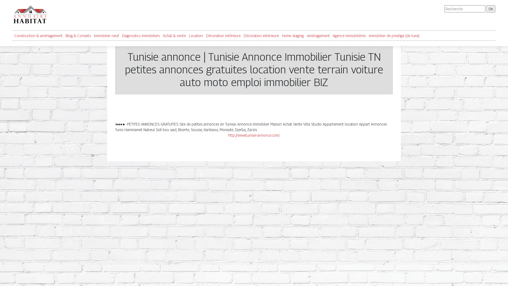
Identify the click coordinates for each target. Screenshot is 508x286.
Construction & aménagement (38, 35)
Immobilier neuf (106, 35)
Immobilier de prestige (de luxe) (394, 35)
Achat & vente (174, 35)
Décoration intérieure (223, 35)
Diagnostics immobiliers (141, 35)
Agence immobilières (349, 35)
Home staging (293, 35)
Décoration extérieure (261, 35)
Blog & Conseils (78, 35)
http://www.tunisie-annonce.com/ (254, 135)
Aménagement (318, 35)
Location (196, 35)
